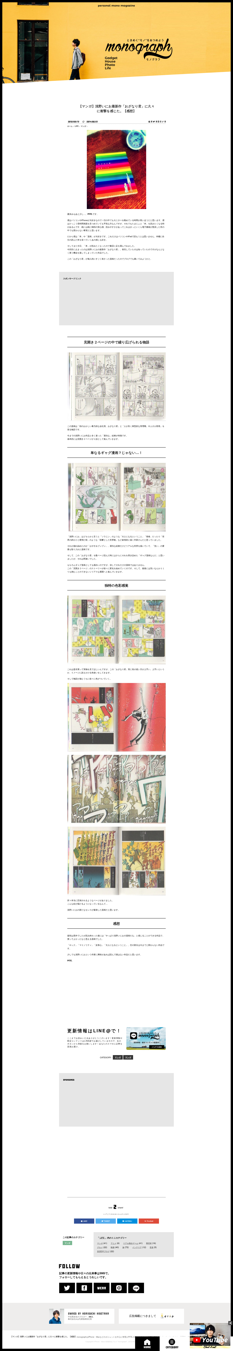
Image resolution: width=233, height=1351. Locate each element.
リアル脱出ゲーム (130, 1243)
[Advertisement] (115, 303)
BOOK (149, 1243)
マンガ (118, 1057)
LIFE (102, 1237)
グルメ (100, 1247)
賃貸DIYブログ (103, 1251)
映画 (112, 1247)
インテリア (137, 1247)
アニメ (113, 1243)
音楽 (151, 1247)
